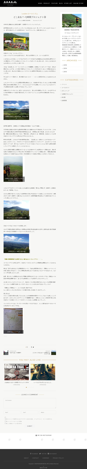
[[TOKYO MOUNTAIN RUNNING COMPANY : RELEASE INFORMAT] (27, 443)
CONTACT (35, 458)
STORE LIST (68, 3)
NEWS (40, 3)
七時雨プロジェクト (67, 94)
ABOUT (26, 458)
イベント (64, 84)
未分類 (64, 97)
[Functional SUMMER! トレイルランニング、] (38, 443)
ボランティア (65, 91)
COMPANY (45, 458)
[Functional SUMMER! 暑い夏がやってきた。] (81, 443)
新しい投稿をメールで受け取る (14, 423)
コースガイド (65, 87)
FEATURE (54, 3)
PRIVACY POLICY (58, 458)
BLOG (61, 3)
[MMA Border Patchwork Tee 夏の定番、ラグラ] (70, 443)
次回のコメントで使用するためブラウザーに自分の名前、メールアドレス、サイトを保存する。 (29, 419)
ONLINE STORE (78, 3)
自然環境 (64, 100)
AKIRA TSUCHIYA (26, 20)
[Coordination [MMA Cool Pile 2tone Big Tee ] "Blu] (5, 443)
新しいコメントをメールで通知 (14, 421)
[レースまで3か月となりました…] (43, 372)
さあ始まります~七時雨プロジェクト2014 (17, 382)
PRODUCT (47, 3)
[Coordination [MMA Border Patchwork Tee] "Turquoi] (16, 443)
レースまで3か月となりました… (43, 382)
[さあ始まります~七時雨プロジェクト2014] (16, 372)
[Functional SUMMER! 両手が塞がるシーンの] (49, 443)
